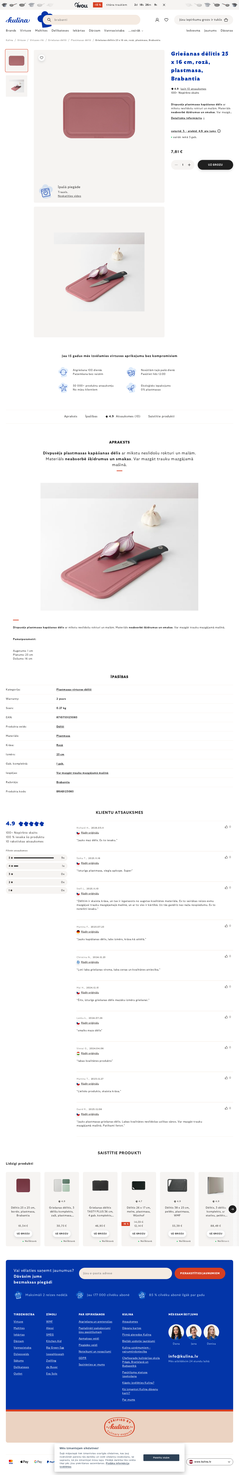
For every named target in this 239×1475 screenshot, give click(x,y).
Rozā (59, 745)
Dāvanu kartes (131, 1328)
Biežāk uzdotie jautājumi (138, 1341)
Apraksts (70, 416)
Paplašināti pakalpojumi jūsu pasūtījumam (95, 1330)
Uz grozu (215, 165)
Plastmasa (63, 736)
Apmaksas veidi (89, 1338)
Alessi (50, 1328)
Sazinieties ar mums (92, 1364)
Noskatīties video (69, 196)
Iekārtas (19, 1334)
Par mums (128, 1399)
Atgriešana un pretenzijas (95, 1321)
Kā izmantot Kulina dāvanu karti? (140, 1391)
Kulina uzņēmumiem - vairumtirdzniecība (136, 1349)
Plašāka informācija (117, 1463)
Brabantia (63, 782)
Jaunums (210, 30)
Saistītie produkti (161, 416)
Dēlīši (60, 726)
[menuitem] (11, 31)
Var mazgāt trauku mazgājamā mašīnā (82, 773)
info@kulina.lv (183, 1356)
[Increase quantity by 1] (189, 165)
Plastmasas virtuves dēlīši (74, 689)
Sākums (19, 1360)
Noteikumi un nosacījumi (95, 1351)
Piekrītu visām (161, 1457)
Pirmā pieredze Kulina (136, 1334)
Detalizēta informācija (186, 118)
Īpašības (91, 416)
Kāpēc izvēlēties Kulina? (138, 1383)
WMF (49, 1321)
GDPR (82, 1358)
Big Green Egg (55, 1347)
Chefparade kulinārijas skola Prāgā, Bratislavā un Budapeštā (141, 1362)
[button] (23, 1233)
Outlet (18, 1373)
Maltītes (19, 1328)
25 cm (60, 754)
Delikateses (21, 1367)
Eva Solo (51, 1373)
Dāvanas (227, 30)
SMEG (50, 1334)
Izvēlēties (65, 1466)
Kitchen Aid (54, 1341)
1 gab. (60, 763)
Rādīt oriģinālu (90, 833)
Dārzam (19, 1341)
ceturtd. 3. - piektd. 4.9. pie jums (194, 131)
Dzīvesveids (21, 1354)
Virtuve (18, 1321)
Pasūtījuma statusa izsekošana (134, 1374)
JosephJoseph (55, 1354)
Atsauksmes (130, 1321)
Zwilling (51, 1360)
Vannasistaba (22, 1347)
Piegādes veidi (88, 1345)
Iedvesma (193, 30)
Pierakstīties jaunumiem (200, 1273)
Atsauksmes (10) (124, 416)
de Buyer (52, 1367)
